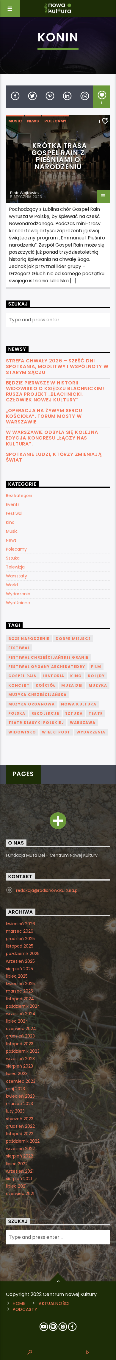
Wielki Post (56, 732)
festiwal (19, 647)
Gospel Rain (22, 675)
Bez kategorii (19, 495)
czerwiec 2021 (20, 1194)
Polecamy (55, 121)
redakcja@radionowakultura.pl (47, 890)
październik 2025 (23, 953)
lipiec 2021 (16, 1186)
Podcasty (25, 1309)
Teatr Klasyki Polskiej (36, 722)
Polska (17, 713)
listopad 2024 (20, 999)
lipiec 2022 (17, 1164)
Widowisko (22, 732)
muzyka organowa (31, 704)
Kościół (45, 685)
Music (15, 121)
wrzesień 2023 (20, 1059)
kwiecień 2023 (20, 1096)
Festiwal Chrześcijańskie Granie (48, 657)
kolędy (96, 675)
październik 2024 (23, 1006)
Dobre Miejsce (73, 638)
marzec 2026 (19, 931)
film (96, 666)
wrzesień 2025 (20, 961)
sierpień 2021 (19, 1179)
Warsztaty (16, 576)
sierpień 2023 (19, 1066)
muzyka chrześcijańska (37, 694)
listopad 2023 (19, 1044)
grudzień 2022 (20, 1126)
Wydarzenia (18, 594)
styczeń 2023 (19, 1119)
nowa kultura (78, 704)
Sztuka (13, 558)
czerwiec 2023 (20, 1081)
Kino (10, 522)
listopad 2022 (19, 1134)
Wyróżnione (18, 603)
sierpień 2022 (19, 1156)
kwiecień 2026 (20, 924)
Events (13, 504)
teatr (96, 713)
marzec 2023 (19, 1104)
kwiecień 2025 (20, 984)
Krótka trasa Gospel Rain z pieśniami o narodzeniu (59, 156)
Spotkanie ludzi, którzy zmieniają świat (54, 457)
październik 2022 (23, 1141)
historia (54, 675)
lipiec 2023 (17, 1074)
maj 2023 (15, 1089)
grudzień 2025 (20, 939)
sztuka (74, 713)
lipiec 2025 (17, 976)
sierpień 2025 (19, 969)
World (12, 585)
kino (76, 675)
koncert (19, 685)
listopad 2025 (19, 946)
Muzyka (98, 685)
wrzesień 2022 (20, 1149)
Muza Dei (72, 685)
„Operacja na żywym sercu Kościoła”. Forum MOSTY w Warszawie (44, 416)
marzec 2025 (19, 991)
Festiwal (14, 513)
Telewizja (15, 567)
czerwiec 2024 (21, 1029)
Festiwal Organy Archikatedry (46, 666)
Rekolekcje (45, 713)
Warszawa (83, 722)
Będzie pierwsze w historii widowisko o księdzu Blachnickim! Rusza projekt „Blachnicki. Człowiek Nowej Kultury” (55, 391)
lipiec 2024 (17, 1021)
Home (19, 1303)
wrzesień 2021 (20, 1171)
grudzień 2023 (20, 1036)
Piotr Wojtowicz (25, 193)
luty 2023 (15, 1111)
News (33, 121)
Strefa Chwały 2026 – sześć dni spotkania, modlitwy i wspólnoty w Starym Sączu (57, 366)
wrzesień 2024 (20, 1014)
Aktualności (54, 1303)
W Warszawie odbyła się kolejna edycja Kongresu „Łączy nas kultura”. (52, 438)
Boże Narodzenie (29, 638)
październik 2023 (23, 1051)
